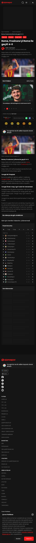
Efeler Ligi (4, 464)
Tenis (2, 490)
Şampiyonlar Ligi (6, 422)
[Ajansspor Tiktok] (2, 387)
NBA (2, 443)
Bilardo (3, 496)
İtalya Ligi (4, 37)
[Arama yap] (23, 2)
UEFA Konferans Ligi (7, 428)
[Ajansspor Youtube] (2, 390)
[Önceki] (4, 108)
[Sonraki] (31, 108)
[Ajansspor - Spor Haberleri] (6, 2)
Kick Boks (4, 488)
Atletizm (3, 482)
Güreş (3, 476)
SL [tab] (3, 229)
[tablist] (18, 229)
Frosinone (11, 37)
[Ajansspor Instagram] (2, 384)
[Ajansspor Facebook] (2, 377)
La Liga (3, 417)
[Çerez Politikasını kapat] (32, 514)
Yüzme (3, 493)
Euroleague (4, 446)
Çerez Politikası (5, 511)
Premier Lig (4, 414)
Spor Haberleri (5, 32)
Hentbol (3, 473)
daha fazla (30, 81)
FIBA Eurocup (5, 452)
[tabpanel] (18, 257)
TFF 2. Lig (3, 405)
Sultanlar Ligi (5, 467)
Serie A (3, 420)
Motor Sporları (6, 479)
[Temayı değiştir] (32, 2)
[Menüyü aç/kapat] (26, 2)
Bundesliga (4, 411)
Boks (2, 485)
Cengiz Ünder (18, 37)
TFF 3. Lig (3, 408)
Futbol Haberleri (16, 32)
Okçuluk (3, 502)
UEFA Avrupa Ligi (6, 425)
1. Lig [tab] (8, 229)
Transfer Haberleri (7, 434)
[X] (33, 118)
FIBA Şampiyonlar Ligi (7, 449)
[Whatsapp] (26, 118)
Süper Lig (4, 399)
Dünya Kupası (5, 437)
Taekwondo (4, 505)
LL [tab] (23, 229)
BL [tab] (32, 229)
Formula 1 (4, 499)
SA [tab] (28, 229)
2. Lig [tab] (14, 229)
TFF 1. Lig (3, 402)
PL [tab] (19, 229)
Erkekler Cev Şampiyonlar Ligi (10, 461)
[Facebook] (30, 118)
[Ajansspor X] (2, 380)
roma (24, 37)
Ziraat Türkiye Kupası (7, 431)
